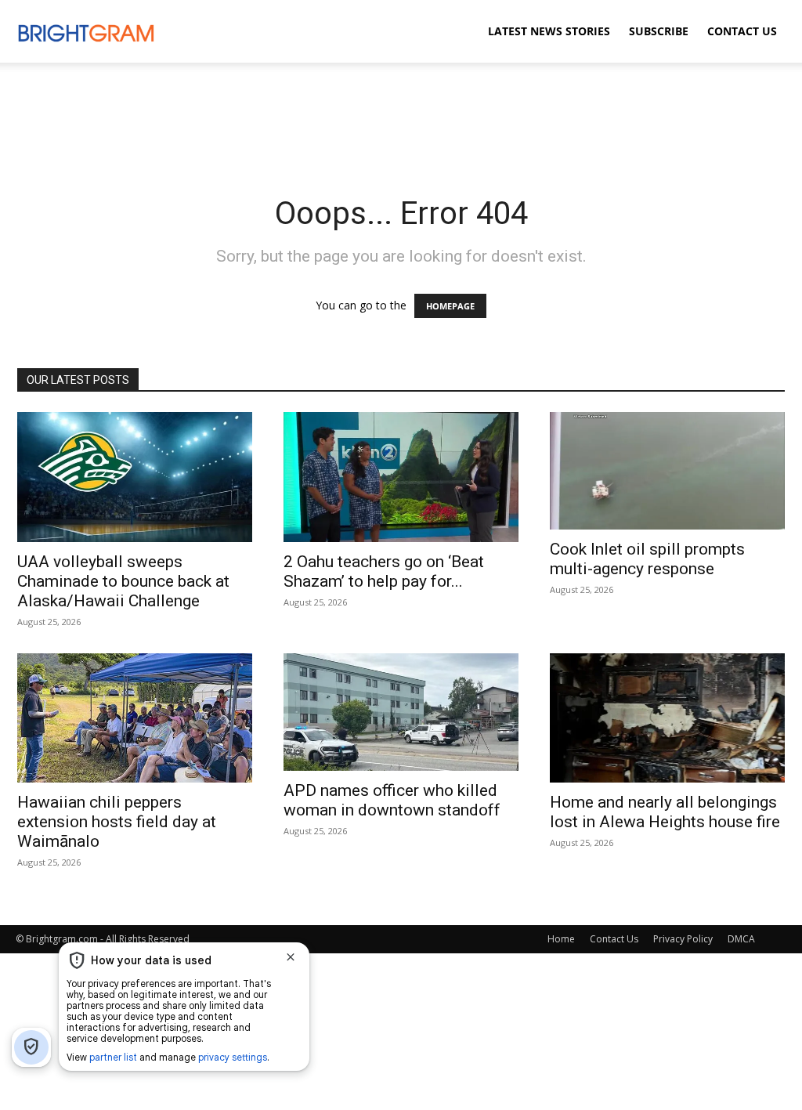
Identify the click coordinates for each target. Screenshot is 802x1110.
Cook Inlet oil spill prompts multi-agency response (647, 559)
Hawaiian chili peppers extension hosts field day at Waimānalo (116, 822)
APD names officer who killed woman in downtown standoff (392, 800)
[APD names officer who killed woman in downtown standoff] (401, 712)
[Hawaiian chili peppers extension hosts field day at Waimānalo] (134, 718)
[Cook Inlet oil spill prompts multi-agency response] (667, 471)
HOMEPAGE (450, 306)
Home (561, 938)
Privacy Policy (683, 938)
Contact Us (742, 31)
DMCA (741, 938)
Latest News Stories (549, 31)
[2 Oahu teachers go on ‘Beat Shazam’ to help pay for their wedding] (401, 477)
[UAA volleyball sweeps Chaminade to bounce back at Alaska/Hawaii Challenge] (134, 477)
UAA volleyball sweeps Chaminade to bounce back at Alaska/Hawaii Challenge (123, 581)
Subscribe (658, 31)
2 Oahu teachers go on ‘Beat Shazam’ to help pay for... (384, 571)
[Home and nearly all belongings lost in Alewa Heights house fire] (667, 718)
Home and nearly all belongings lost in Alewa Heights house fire (665, 812)
